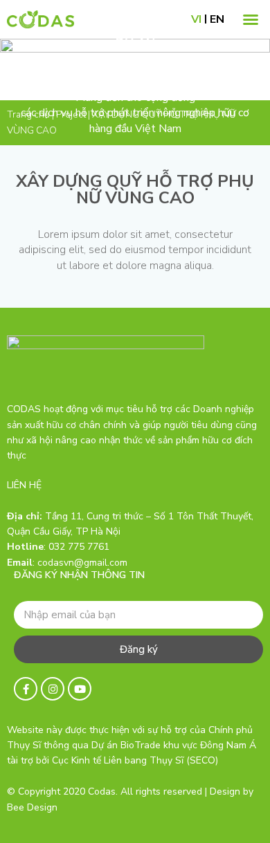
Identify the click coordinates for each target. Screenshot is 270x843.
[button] (250, 19)
